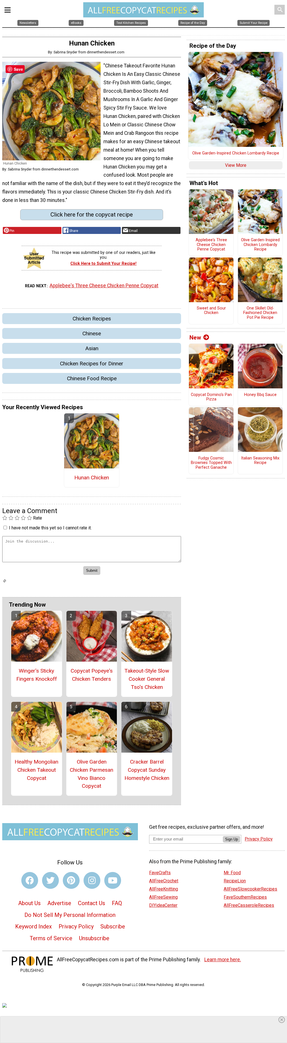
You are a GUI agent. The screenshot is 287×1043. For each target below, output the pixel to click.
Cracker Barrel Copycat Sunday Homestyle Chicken (146, 770)
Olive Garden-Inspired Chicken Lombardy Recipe (235, 153)
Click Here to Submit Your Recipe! (103, 263)
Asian (91, 348)
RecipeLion (235, 880)
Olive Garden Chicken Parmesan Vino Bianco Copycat (91, 774)
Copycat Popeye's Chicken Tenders (92, 675)
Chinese (91, 333)
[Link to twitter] (50, 880)
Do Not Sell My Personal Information (69, 915)
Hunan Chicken (91, 477)
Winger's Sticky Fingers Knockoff (36, 675)
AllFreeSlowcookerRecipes (250, 889)
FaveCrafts (160, 872)
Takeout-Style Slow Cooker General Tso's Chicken (146, 679)
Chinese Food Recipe (92, 378)
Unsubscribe (94, 938)
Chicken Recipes (92, 318)
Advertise (59, 903)
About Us (29, 903)
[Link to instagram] (92, 880)
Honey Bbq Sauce (260, 395)
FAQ (117, 903)
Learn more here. (222, 959)
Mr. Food (232, 872)
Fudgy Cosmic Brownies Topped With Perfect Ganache (211, 463)
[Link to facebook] (29, 880)
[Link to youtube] (112, 880)
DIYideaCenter (163, 905)
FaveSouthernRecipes (245, 897)
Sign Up (231, 839)
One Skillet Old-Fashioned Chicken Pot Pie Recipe (260, 313)
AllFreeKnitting (163, 889)
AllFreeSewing (163, 897)
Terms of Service (51, 938)
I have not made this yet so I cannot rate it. (50, 527)
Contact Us (91, 903)
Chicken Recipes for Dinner (91, 363)
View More (235, 165)
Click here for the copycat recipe (91, 214)
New (195, 337)
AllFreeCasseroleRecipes (249, 905)
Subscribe (112, 926)
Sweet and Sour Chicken (211, 310)
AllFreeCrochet (163, 880)
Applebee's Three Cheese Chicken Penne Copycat (104, 285)
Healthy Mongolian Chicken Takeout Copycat (36, 770)
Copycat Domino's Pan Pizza (211, 397)
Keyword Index (33, 926)
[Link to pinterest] (71, 880)
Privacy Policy (76, 926)
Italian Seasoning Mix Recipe (260, 460)
